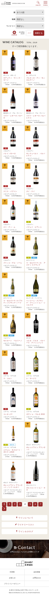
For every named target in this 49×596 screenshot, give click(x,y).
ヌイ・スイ (30, 191)
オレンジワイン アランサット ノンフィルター (13, 486)
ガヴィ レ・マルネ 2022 (35, 414)
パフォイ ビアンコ (34, 227)
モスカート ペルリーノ (12, 341)
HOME (12, 572)
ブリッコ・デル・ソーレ (12, 263)
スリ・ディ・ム (9, 227)
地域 (13, 19)
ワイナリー (10, 26)
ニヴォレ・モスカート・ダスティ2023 (12, 451)
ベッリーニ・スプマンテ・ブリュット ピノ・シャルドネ (35, 303)
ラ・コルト (7, 378)
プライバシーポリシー (12, 584)
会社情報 (36, 572)
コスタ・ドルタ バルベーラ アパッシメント (35, 342)
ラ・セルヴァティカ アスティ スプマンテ (35, 264)
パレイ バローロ (9, 153)
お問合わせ (37, 578)
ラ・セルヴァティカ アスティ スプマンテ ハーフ (13, 302)
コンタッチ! (7, 414)
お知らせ (12, 578)
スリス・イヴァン (10, 191)
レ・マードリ (31, 378)
